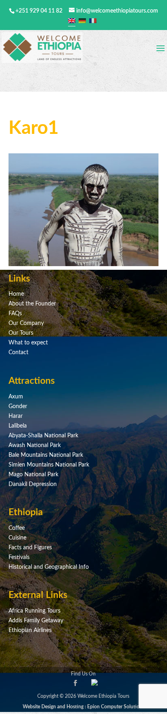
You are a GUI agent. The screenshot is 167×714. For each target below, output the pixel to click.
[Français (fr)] (92, 21)
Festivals (19, 557)
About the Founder (32, 304)
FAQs (15, 313)
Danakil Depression (33, 484)
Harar (16, 416)
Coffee (17, 528)
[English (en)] (71, 21)
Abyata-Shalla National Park (43, 436)
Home (16, 294)
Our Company (26, 323)
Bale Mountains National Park (46, 455)
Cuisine (17, 538)
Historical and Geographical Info (49, 567)
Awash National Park (35, 445)
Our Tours (21, 333)
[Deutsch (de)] (82, 21)
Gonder (18, 406)
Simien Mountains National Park (49, 465)
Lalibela (18, 426)
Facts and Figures (30, 548)
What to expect (28, 343)
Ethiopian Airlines (30, 630)
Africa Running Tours (34, 611)
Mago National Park (33, 474)
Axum (16, 397)
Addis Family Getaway (36, 621)
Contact (18, 352)
